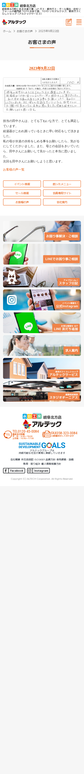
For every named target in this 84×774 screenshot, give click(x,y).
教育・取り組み (31, 463)
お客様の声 (22, 202)
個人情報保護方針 (51, 463)
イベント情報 (22, 184)
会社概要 (15, 459)
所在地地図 (27, 459)
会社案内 (62, 202)
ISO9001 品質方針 (44, 459)
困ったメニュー (62, 184)
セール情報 (22, 193)
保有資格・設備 (65, 459)
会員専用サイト (62, 193)
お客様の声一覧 (13, 169)
